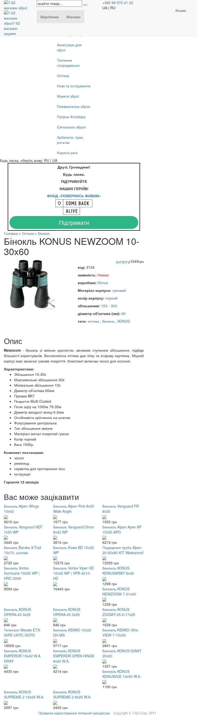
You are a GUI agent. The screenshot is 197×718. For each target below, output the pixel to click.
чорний (111, 298)
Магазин (73, 16)
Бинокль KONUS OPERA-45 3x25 (66, 612)
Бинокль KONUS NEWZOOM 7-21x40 (119, 591)
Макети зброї (68, 96)
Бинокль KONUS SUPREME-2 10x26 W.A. (24, 694)
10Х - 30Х (109, 305)
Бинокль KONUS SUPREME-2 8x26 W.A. (72, 694)
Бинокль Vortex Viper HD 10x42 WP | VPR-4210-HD (73, 573)
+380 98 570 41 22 (117, 2)
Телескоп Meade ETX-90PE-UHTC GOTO (22, 632)
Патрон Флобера (71, 116)
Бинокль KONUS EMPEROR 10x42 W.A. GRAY (22, 656)
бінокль (108, 321)
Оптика (63, 75)
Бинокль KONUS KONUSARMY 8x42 (118, 570)
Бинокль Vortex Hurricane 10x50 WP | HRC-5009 (22, 573)
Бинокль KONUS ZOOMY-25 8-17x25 (118, 612)
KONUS (123, 321)
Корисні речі (67, 152)
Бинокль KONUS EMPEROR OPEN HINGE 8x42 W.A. (73, 656)
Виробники (50, 16)
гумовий (119, 290)
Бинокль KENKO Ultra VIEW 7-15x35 (120, 632)
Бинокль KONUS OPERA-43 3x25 (17, 612)
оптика (93, 321)
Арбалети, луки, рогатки (70, 140)
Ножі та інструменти (74, 85)
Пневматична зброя (73, 106)
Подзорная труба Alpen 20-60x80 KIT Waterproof (122, 550)
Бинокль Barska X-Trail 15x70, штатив (22, 550)
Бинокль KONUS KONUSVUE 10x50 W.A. (121, 674)
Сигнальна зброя (71, 126)
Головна (11, 233)
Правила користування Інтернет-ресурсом (74, 712)
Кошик (180, 10)
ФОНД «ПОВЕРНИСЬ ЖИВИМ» (74, 195)
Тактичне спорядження (68, 63)
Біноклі (44, 233)
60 (124, 313)
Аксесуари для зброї (69, 47)
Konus (103, 282)
